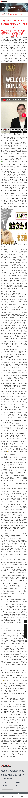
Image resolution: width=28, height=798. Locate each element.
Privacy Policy (21, 793)
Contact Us (6, 788)
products (18, 785)
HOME (4, 13)
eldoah (7, 156)
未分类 (7, 13)
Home (4, 782)
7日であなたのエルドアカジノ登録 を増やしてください (11, 14)
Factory (5, 785)
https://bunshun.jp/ (17, 653)
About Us (18, 782)
